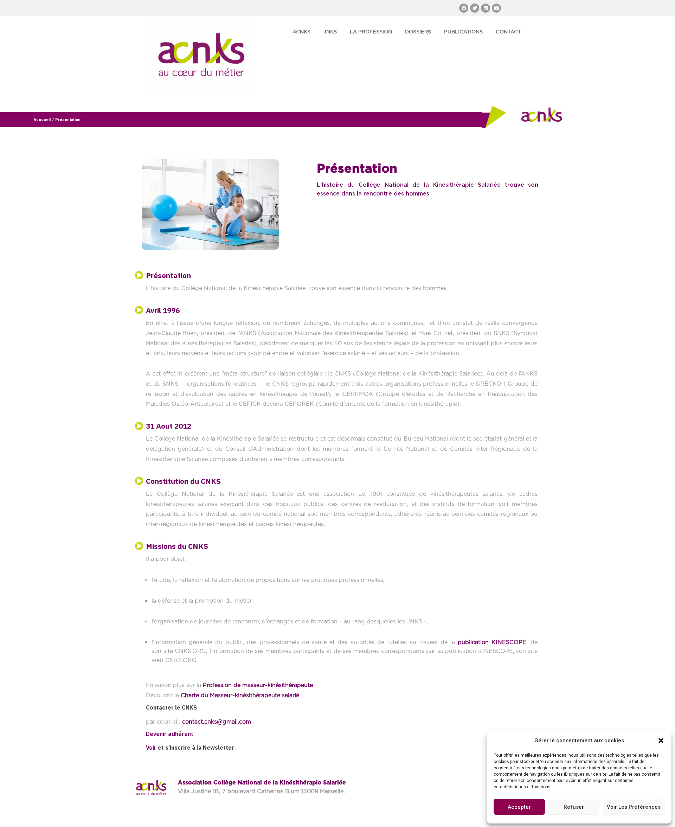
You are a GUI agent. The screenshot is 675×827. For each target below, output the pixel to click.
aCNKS (301, 31)
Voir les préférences (634, 807)
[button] (660, 740)
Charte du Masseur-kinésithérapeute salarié (240, 695)
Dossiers (418, 31)
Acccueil (42, 119)
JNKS (330, 31)
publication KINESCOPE (492, 642)
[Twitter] (474, 8)
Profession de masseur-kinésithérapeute (258, 685)
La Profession (371, 31)
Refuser (574, 807)
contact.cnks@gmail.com (216, 722)
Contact (508, 31)
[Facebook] (463, 8)
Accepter (519, 807)
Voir (151, 747)
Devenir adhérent (169, 733)
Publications (463, 31)
